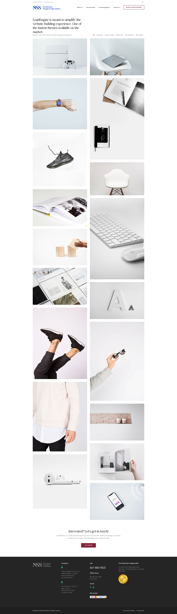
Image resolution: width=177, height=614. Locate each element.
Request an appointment (134, 7)
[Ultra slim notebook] (117, 56)
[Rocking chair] (117, 178)
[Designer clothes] (60, 417)
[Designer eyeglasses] (117, 361)
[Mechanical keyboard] (117, 238)
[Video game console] (60, 56)
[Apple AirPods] (60, 481)
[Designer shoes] (60, 343)
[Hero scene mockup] (60, 286)
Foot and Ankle (90, 7)
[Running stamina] (60, 159)
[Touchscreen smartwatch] (60, 103)
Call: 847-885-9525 (37, 2)
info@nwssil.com (48, 2)
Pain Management (104, 7)
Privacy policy (140, 610)
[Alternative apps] (117, 501)
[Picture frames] (60, 207)
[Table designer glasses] (117, 119)
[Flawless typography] (117, 300)
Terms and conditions (129, 610)
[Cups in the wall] (117, 422)
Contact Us (116, 7)
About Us (79, 7)
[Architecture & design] (117, 461)
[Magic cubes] (60, 247)
